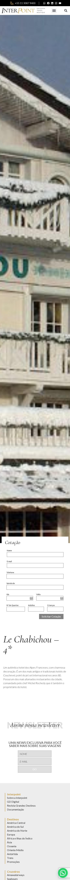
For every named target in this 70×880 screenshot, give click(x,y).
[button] (54, 10)
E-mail (9, 561)
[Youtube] (60, 3)
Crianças (51, 605)
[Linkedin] (52, 3)
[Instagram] (56, 3)
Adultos (31, 605)
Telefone (10, 572)
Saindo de (11, 583)
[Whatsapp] (44, 3)
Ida (8, 594)
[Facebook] (48, 3)
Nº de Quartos (13, 605)
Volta (38, 594)
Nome (9, 550)
